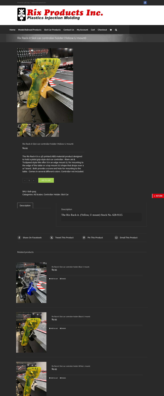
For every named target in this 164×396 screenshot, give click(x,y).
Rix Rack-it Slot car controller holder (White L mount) (71, 366)
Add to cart (46, 180)
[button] (116, 29)
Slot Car (65, 194)
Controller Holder (52, 194)
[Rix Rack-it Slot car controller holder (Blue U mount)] (31, 283)
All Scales (38, 194)
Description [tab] (25, 205)
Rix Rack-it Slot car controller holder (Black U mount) (71, 316)
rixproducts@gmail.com (38, 2)
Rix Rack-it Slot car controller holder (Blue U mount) (70, 267)
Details (63, 279)
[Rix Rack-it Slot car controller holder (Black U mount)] (31, 332)
